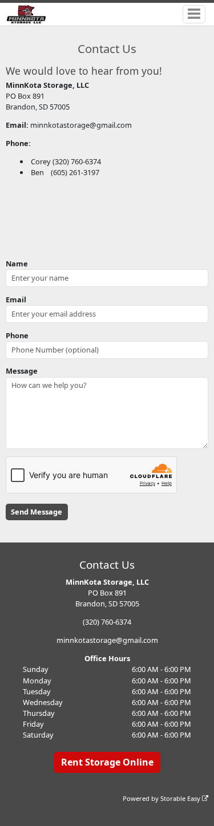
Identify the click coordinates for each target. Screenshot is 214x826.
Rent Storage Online (107, 762)
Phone (17, 335)
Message (22, 371)
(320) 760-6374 (107, 622)
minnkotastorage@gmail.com (107, 640)
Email (16, 299)
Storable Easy (181, 798)
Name (17, 263)
